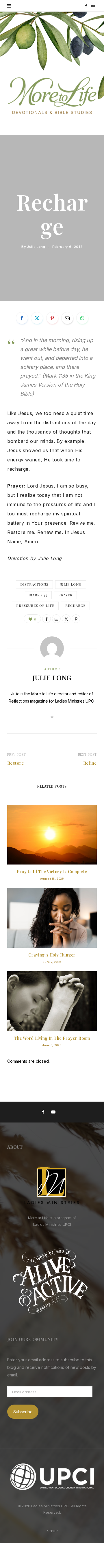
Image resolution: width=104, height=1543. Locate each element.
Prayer (65, 595)
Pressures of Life (35, 605)
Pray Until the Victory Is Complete (52, 871)
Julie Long (36, 247)
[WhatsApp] (82, 318)
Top (53, 1530)
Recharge (75, 605)
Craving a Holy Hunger (52, 955)
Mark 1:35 (38, 595)
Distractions (34, 584)
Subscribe (23, 1411)
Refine (90, 763)
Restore (15, 763)
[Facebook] (22, 318)
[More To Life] (52, 96)
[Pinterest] (52, 318)
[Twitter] (37, 318)
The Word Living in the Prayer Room (52, 1038)
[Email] (67, 318)
